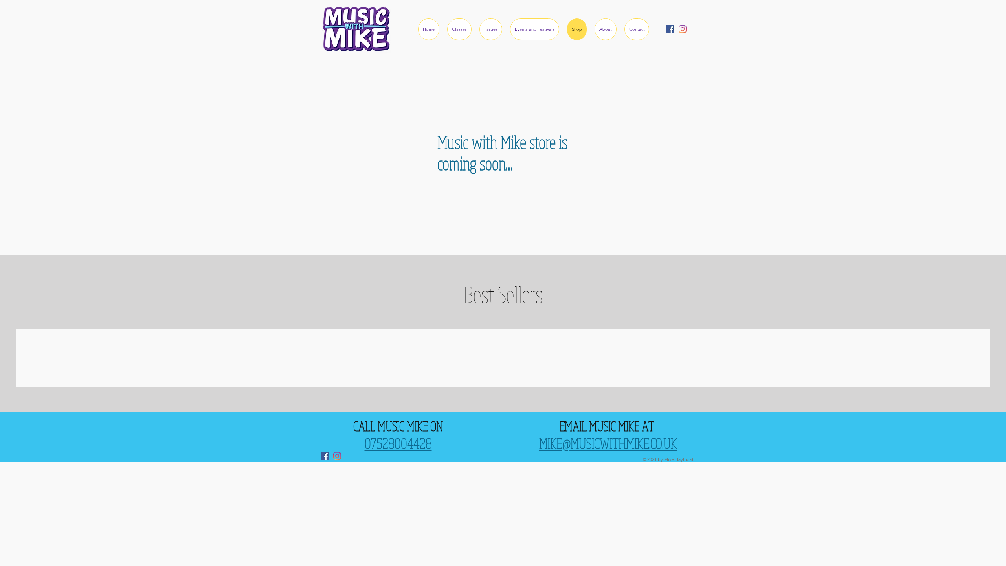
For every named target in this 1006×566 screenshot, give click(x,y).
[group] (503, 357)
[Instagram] (683, 29)
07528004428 (398, 443)
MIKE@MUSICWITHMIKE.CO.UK (608, 443)
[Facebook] (670, 29)
